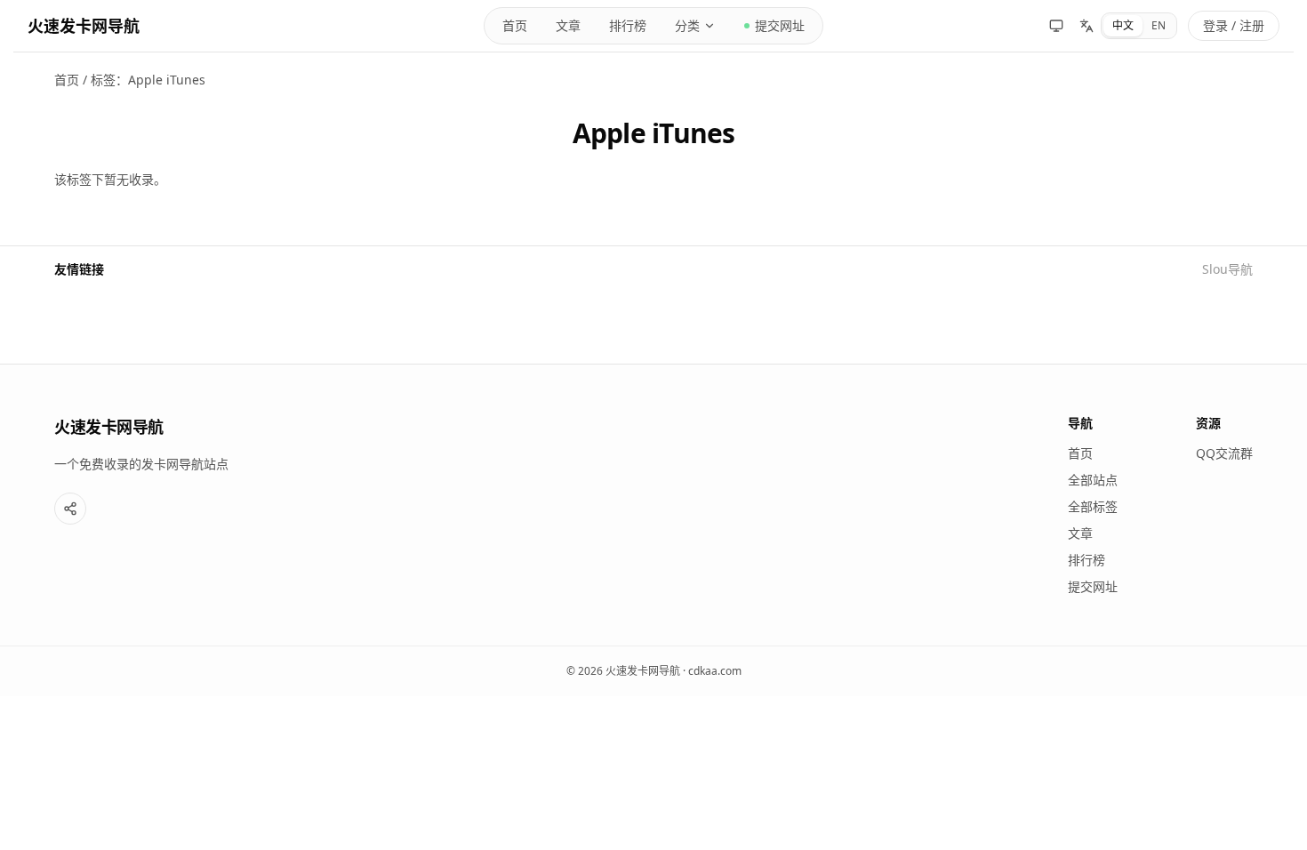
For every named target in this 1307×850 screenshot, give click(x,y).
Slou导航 (1227, 269)
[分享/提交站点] (70, 509)
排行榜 (627, 25)
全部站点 (1093, 479)
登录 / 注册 (1233, 25)
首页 (514, 25)
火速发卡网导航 (84, 25)
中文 (1123, 25)
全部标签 (1093, 506)
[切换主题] (1056, 25)
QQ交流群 (1224, 453)
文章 (568, 25)
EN (1158, 25)
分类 (687, 25)
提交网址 (780, 25)
